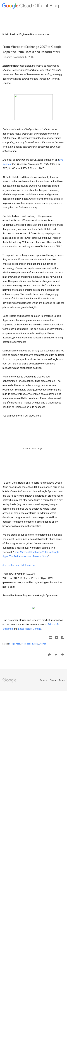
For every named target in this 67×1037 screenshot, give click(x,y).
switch (35, 644)
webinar (42, 644)
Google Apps (14, 644)
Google (43, 680)
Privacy (53, 680)
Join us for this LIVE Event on (18, 565)
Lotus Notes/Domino (29, 628)
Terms (62, 680)
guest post (26, 644)
